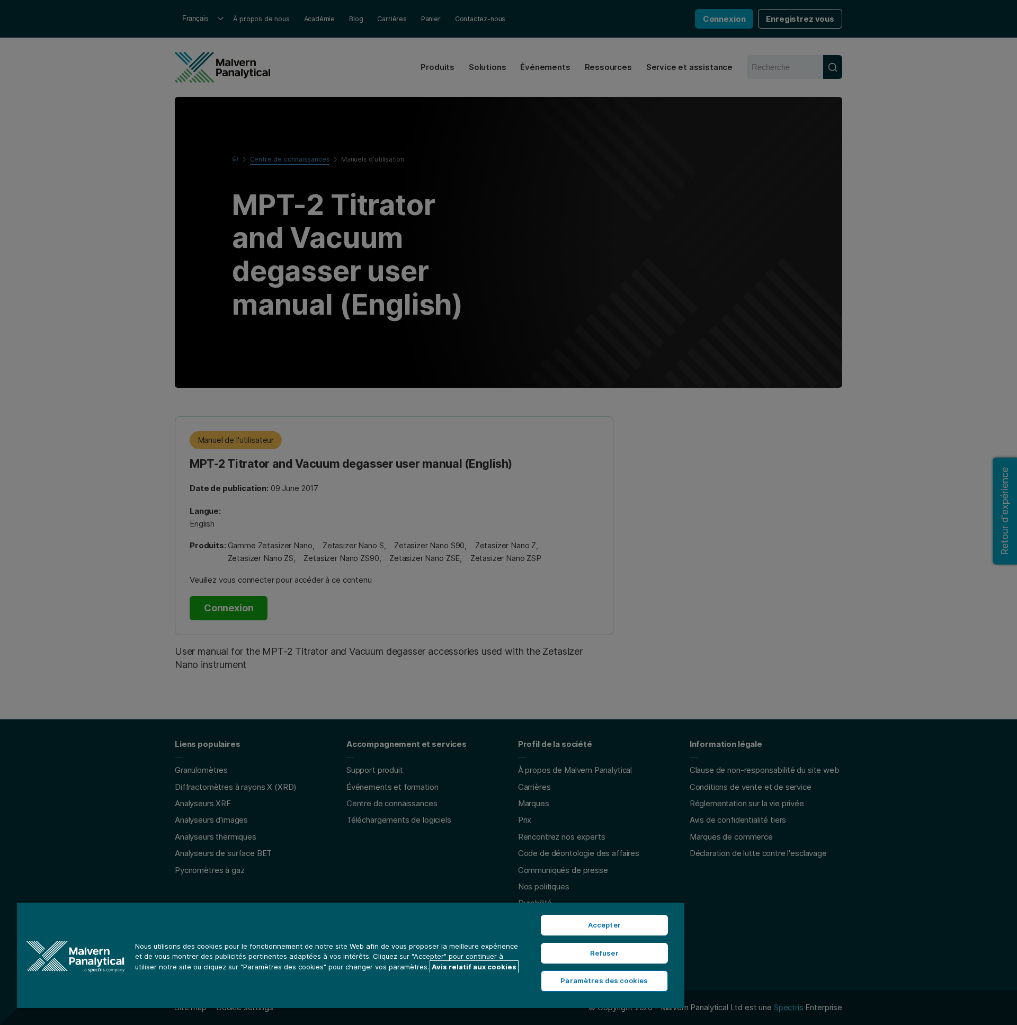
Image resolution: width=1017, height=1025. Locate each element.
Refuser (604, 953)
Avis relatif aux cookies (474, 966)
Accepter (604, 925)
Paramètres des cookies (604, 980)
